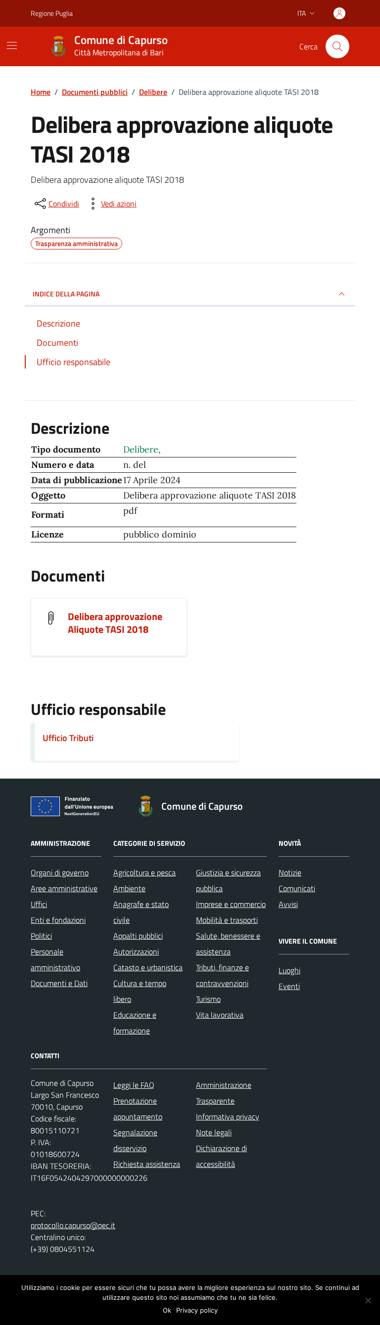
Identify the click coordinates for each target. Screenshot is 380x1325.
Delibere (140, 449)
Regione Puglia (52, 13)
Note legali (214, 1132)
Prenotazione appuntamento (137, 1108)
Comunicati (297, 888)
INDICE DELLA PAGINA (66, 294)
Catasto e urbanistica (148, 967)
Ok (167, 1310)
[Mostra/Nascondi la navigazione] (12, 45)
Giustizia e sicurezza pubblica (228, 880)
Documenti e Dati (59, 983)
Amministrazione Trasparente (223, 1093)
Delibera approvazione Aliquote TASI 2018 (115, 623)
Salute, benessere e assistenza (228, 943)
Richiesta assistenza (146, 1164)
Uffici (39, 904)
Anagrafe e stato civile (141, 912)
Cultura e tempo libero (139, 991)
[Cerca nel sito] (337, 46)
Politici (41, 936)
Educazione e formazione (134, 1022)
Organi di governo (60, 872)
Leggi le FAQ (133, 1085)
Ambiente (129, 888)
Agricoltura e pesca (144, 872)
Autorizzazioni (136, 951)
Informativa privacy (227, 1116)
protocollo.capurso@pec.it (73, 1225)
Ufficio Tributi (68, 738)
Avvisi (288, 904)
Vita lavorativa (219, 1015)
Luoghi (289, 970)
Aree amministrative (64, 888)
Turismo (208, 999)
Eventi (289, 986)
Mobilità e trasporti (227, 920)
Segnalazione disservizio (135, 1140)
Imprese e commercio (231, 904)
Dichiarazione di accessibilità (221, 1156)
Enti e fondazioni (58, 920)
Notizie (290, 872)
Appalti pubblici (138, 936)
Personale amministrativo (55, 959)
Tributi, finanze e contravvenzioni (222, 975)
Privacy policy (197, 1310)
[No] (368, 1300)
